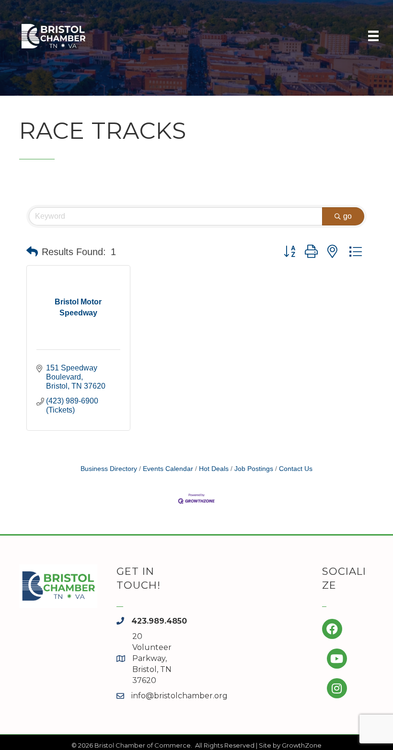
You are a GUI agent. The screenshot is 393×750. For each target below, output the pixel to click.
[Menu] (373, 36)
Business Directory (109, 468)
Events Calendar (168, 468)
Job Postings (253, 468)
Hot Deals (214, 468)
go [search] (347, 216)
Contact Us (295, 468)
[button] (32, 251)
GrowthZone (302, 745)
